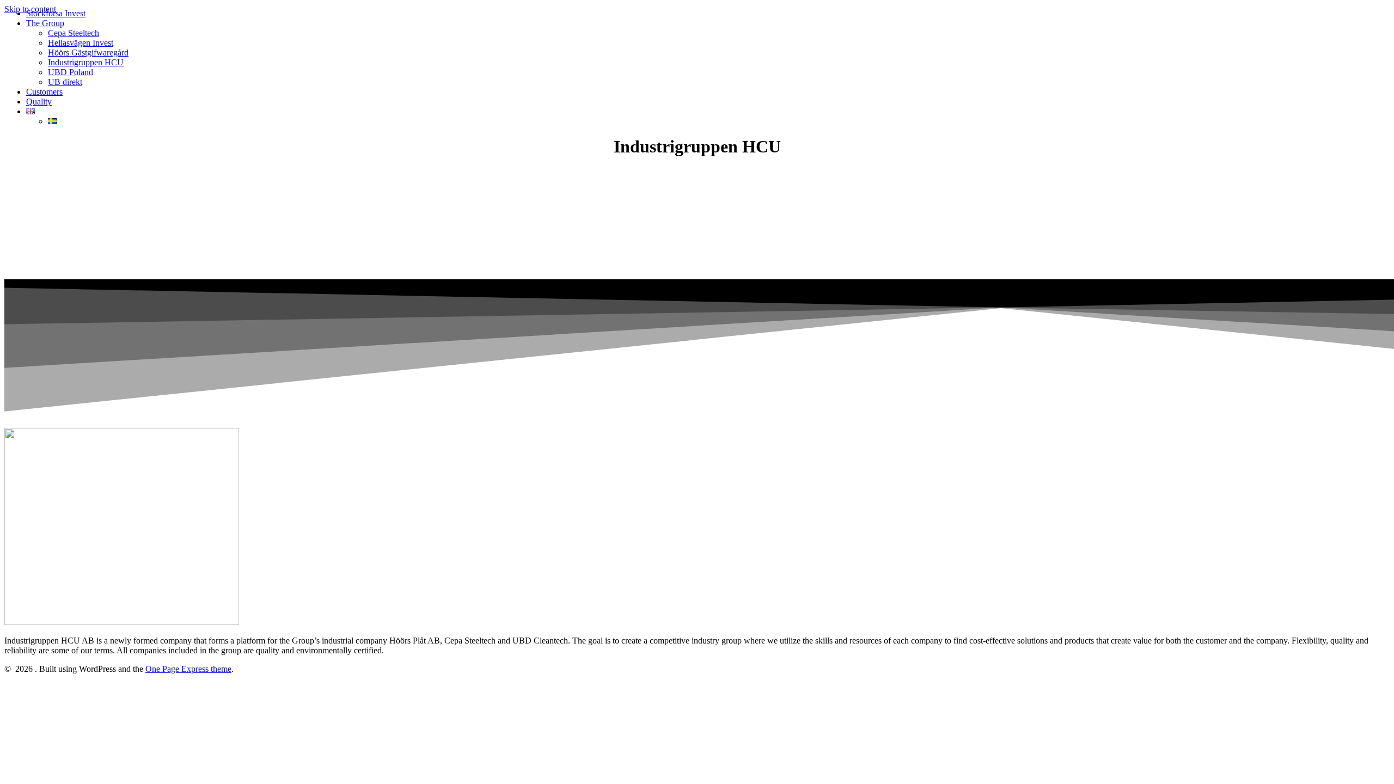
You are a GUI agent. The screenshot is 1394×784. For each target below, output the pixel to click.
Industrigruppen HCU (86, 62)
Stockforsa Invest (55, 13)
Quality (39, 101)
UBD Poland (70, 72)
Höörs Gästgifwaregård (88, 52)
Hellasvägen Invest (80, 42)
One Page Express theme (188, 668)
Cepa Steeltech (73, 33)
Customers (44, 91)
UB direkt (65, 82)
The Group (45, 23)
